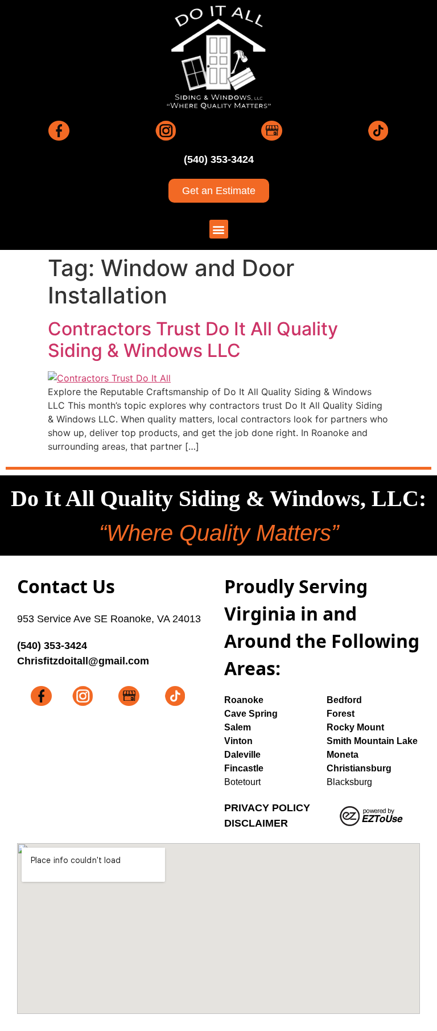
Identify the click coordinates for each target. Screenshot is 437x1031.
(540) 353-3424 (219, 159)
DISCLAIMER (256, 823)
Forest (340, 713)
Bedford (344, 700)
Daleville (242, 754)
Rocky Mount (355, 727)
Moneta (342, 754)
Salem (237, 727)
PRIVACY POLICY (267, 808)
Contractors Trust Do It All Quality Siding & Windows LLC (193, 340)
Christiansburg (359, 768)
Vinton (238, 741)
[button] (218, 229)
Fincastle (243, 768)
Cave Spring (251, 713)
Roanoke (243, 700)
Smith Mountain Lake (372, 741)
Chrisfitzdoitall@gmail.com (83, 661)
